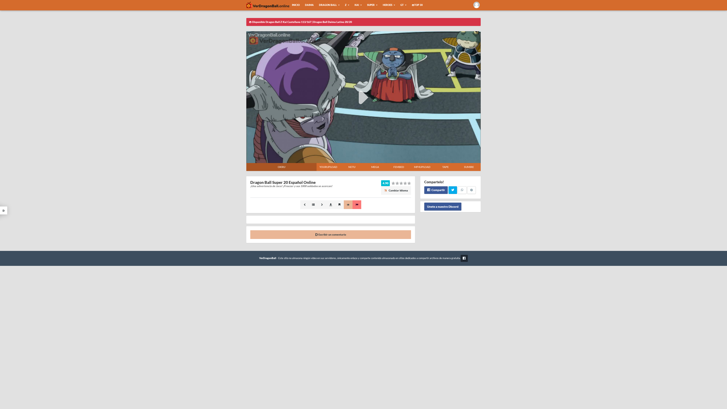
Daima (309, 5)
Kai (357, 5)
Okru (281, 167)
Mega (375, 167)
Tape (445, 167)
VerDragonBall (267, 258)
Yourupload (328, 167)
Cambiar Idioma (398, 190)
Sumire (469, 167)
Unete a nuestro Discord (443, 206)
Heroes (387, 5)
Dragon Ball (328, 5)
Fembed (398, 167)
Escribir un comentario (332, 234)
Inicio (296, 5)
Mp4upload (422, 167)
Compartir (438, 190)
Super (371, 5)
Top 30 (418, 5)
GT (402, 5)
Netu (351, 167)
